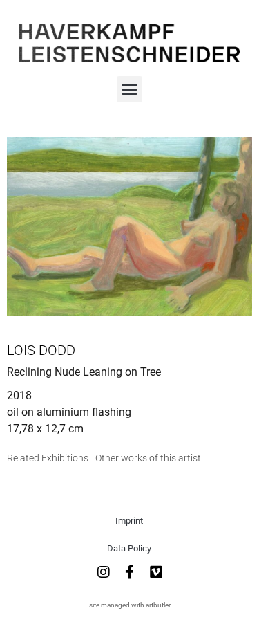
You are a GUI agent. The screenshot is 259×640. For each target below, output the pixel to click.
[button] (130, 89)
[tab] (47, 458)
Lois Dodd (41, 350)
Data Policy (129, 548)
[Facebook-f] (130, 572)
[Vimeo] (156, 572)
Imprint (129, 520)
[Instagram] (103, 572)
